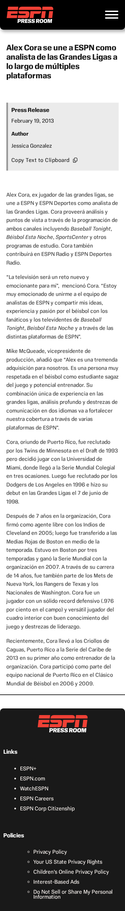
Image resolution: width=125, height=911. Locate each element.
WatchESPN (34, 788)
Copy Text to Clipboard (40, 160)
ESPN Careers (37, 798)
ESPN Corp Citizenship (47, 808)
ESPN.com (32, 778)
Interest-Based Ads (56, 882)
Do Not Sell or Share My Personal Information (73, 894)
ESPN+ (28, 768)
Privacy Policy (50, 852)
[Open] (111, 15)
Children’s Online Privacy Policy (71, 872)
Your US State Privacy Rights (67, 862)
